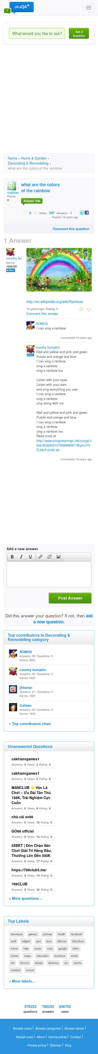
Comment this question (71, 228)
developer (17, 934)
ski (12, 963)
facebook (76, 934)
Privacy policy (36, 1045)
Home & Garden (34, 158)
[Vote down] (35, 213)
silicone (61, 941)
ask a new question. (63, 619)
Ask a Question (79, 33)
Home (12, 158)
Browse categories (48, 1028)
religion (26, 941)
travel (14, 948)
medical (15, 970)
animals (47, 934)
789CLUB (19, 883)
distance (53, 963)
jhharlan (26, 687)
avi (66, 963)
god (38, 941)
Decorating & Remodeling (28, 163)
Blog (68, 1045)
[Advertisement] (49, 103)
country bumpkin (18, 258)
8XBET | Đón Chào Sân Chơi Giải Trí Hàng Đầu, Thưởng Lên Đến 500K (32, 850)
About (41, 1037)
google (63, 948)
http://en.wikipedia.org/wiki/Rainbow (54, 301)
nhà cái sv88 (22, 816)
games (33, 934)
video (75, 948)
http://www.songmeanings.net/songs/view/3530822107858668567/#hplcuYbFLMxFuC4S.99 (64, 445)
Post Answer (70, 598)
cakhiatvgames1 (25, 758)
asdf (13, 941)
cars (50, 948)
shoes (14, 956)
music (37, 948)
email (74, 956)
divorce (24, 963)
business (59, 956)
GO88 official (23, 831)
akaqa (38, 963)
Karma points (57, 1037)
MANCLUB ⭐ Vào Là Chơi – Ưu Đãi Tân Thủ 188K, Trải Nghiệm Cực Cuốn (31, 795)
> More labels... (22, 981)
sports (77, 963)
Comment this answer (42, 313)
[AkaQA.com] (19, 7)
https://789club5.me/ (29, 869)
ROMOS (42, 323)
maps (27, 956)
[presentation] (12, 557)
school (30, 970)
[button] (12, 557)
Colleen (25, 705)
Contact (75, 1037)
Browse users (22, 1028)
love (49, 941)
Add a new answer (22, 548)
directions (78, 941)
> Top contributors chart (30, 723)
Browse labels (74, 1028)
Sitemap (55, 1045)
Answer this (31, 201)
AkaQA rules (24, 1037)
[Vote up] (25, 213)
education (42, 956)
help (25, 948)
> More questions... (25, 898)
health (61, 934)
